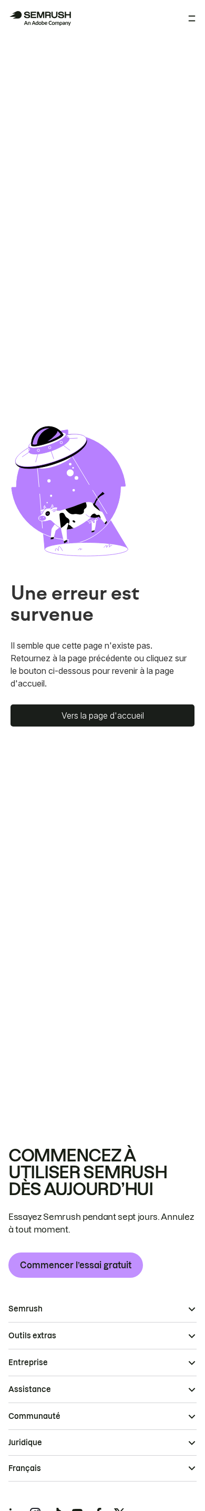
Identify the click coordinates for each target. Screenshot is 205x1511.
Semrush (25, 1309)
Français (24, 1468)
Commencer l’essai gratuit (75, 1265)
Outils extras (32, 1335)
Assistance (29, 1389)
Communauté (34, 1416)
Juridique (25, 1442)
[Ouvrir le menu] (192, 18)
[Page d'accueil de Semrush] (39, 18)
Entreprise (28, 1362)
